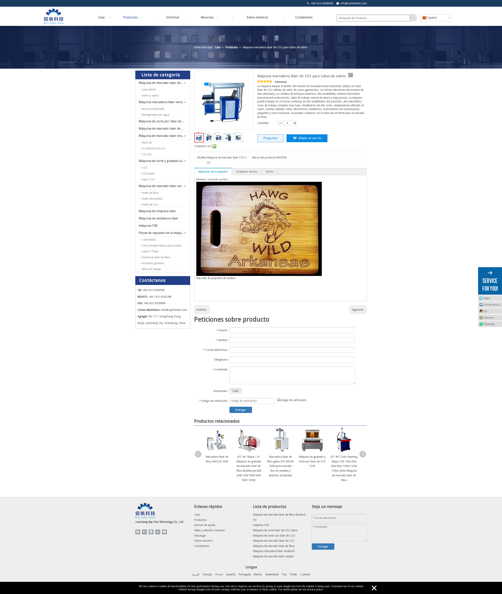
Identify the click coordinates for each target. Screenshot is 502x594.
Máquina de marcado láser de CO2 (163, 128)
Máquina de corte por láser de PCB (163, 121)
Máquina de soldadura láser (158, 218)
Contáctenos (201, 546)
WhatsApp (489, 324)
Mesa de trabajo (151, 269)
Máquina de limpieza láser (157, 211)
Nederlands (272, 574)
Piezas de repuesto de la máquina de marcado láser (164, 233)
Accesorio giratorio (153, 263)
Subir (236, 391)
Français (207, 574)
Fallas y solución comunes (209, 530)
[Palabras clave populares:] (413, 18)
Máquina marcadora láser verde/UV (164, 102)
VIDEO (270, 171)
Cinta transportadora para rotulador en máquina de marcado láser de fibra (166, 245)
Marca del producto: (264, 157)
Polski (293, 574)
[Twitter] (157, 531)
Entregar (241, 409)
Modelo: (202, 157)
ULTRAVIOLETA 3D (153, 148)
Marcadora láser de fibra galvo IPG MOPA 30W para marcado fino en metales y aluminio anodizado (280, 466)
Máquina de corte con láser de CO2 (274, 535)
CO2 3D (146, 154)
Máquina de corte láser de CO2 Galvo (275, 530)
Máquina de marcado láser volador (163, 186)
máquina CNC (148, 225)
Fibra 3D (147, 142)
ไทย (284, 574)
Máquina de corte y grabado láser (162, 161)
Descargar (200, 535)
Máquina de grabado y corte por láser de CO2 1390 (312, 461)
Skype (487, 298)
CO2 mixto (148, 173)
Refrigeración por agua (155, 114)
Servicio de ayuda (204, 525)
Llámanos (489, 317)
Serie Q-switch (150, 95)
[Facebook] (137, 531)
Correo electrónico (493, 304)
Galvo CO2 (148, 179)
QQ (485, 311)
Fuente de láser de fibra (156, 257)
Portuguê (244, 574)
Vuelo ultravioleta (152, 198)
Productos (200, 519)
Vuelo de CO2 (150, 204)
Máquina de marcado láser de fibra (163, 83)
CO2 (144, 167)
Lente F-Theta (150, 251)
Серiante (305, 574)
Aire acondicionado (153, 108)
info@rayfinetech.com (354, 3)
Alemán (257, 574)
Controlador (149, 239)
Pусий (219, 574)
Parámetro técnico (246, 171)
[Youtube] (164, 531)
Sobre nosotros (203, 540)
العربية (195, 574)
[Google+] (144, 531)
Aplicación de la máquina (213, 171)
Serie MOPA (149, 89)
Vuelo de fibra (150, 192)
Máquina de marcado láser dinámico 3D (164, 136)
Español (230, 574)
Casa (197, 514)
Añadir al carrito (310, 138)
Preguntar (270, 138)
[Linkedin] (151, 531)
